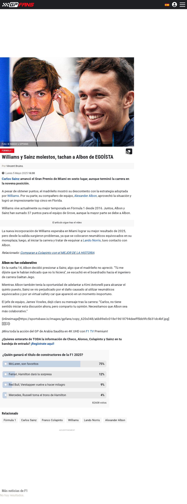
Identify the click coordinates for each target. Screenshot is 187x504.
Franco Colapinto (52, 420)
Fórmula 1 (10, 420)
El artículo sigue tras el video (67, 222)
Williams (13, 196)
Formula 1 (7, 150)
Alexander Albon (85, 196)
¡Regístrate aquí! (42, 343)
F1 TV (90, 331)
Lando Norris (92, 240)
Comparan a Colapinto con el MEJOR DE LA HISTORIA (57, 253)
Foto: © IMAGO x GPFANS (15, 144)
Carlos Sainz (11, 179)
